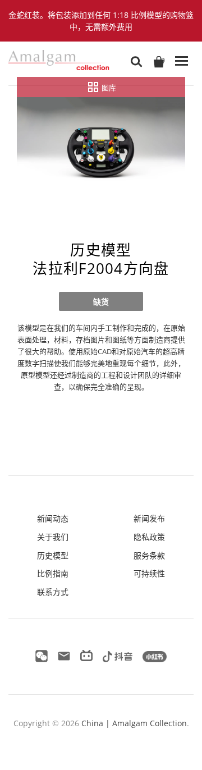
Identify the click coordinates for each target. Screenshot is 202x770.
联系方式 (52, 591)
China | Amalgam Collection (134, 723)
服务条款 (149, 555)
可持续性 (149, 573)
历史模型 (52, 555)
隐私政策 (149, 536)
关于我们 (52, 536)
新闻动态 (52, 518)
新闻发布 (149, 518)
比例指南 (52, 573)
